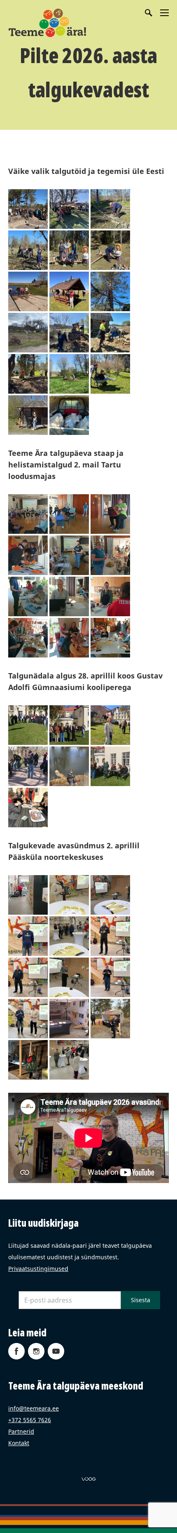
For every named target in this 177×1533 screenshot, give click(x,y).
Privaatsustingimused (38, 1268)
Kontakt (18, 1443)
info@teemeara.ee (33, 1408)
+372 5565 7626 (29, 1420)
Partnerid (21, 1431)
